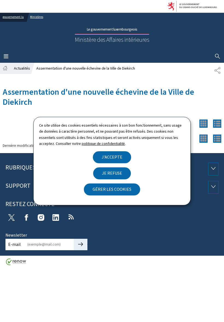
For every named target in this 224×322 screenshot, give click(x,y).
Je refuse (112, 173)
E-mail (14, 244)
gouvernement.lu (13, 17)
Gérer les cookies (112, 189)
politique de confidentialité (103, 143)
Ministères (36, 17)
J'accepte (112, 157)
